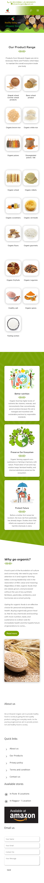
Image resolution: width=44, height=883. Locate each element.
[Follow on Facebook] (6, 731)
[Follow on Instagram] (11, 731)
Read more (12, 633)
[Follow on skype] (15, 731)
